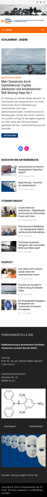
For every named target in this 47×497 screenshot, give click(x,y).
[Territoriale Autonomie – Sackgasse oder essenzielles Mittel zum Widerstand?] (8, 242)
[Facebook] (37, 2)
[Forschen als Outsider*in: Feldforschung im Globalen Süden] (8, 285)
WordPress (37, 490)
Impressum (10, 426)
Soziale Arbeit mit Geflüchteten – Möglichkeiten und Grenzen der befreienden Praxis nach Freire (31, 212)
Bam (8, 493)
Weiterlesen (10, 135)
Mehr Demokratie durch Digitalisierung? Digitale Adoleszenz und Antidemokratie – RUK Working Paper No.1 (22, 87)
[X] (41, 2)
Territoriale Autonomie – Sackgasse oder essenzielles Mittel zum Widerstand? (31, 245)
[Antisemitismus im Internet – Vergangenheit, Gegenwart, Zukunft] (8, 167)
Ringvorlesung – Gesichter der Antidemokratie (30, 184)
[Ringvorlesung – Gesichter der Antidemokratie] (8, 183)
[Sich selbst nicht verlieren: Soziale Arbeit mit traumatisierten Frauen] (8, 269)
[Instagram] (44, 2)
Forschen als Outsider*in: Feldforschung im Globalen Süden (30, 288)
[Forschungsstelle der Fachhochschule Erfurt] (23, 9)
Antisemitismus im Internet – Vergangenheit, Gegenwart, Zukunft (31, 169)
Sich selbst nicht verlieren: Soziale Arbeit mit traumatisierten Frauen (30, 272)
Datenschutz (36, 426)
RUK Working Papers (11, 78)
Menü (9, 30)
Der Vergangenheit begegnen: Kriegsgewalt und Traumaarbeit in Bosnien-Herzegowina (31, 305)
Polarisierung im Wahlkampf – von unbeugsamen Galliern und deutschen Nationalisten (31, 229)
